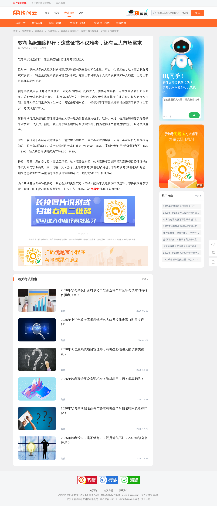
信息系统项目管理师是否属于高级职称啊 (182, 246)
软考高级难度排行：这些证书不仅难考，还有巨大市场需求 (90, 31)
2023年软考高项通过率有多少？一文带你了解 (182, 206)
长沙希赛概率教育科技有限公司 (82, 499)
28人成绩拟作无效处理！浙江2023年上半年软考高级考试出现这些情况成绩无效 (182, 259)
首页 (47, 12)
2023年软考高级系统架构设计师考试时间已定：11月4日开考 (182, 253)
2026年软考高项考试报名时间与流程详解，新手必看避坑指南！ (182, 213)
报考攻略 (52, 31)
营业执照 (145, 499)
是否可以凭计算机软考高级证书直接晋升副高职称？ (182, 239)
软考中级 (21, 23)
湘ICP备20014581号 (129, 499)
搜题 (197, 13)
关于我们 (93, 490)
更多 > (145, 279)
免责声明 (108, 490)
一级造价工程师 (76, 23)
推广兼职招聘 (20, 3)
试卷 (57, 12)
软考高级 (37, 23)
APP (82, 12)
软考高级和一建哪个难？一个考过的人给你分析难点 (182, 233)
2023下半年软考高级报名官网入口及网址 (182, 226)
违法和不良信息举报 (41, 3)
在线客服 (60, 3)
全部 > (198, 196)
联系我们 (123, 490)
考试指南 (69, 12)
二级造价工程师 (101, 23)
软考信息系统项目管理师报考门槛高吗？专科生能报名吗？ (182, 219)
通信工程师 (55, 23)
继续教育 (121, 23)
